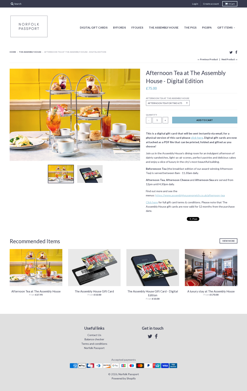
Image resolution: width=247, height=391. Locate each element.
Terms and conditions (94, 343)
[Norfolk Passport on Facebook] (236, 52)
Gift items (225, 27)
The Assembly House (163, 27)
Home (13, 52)
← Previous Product (208, 59)
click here (197, 137)
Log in (195, 3)
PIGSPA (207, 27)
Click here (152, 202)
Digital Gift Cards (93, 27)
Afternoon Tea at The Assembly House (167, 98)
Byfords (119, 27)
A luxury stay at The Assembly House (211, 291)
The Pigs (190, 27)
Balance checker (94, 339)
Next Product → (229, 59)
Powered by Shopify (124, 378)
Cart (231, 3)
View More (228, 241)
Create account (211, 3)
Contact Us (94, 335)
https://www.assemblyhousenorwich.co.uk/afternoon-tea (190, 195)
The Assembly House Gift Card (94, 291)
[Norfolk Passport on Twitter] (231, 52)
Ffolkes (137, 27)
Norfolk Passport (94, 348)
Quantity (151, 115)
